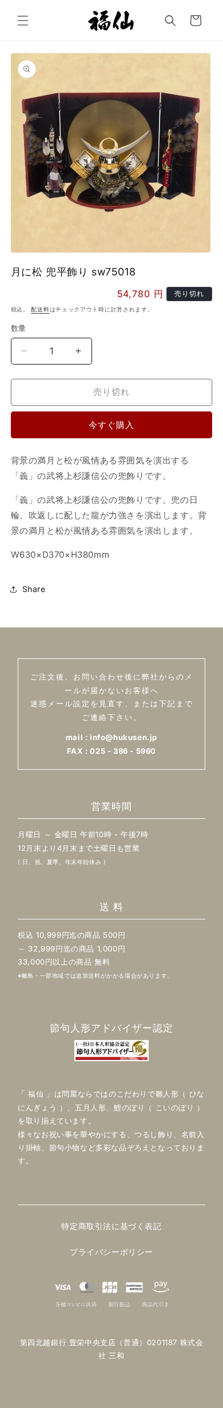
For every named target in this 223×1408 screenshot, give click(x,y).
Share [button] (34, 589)
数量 (18, 328)
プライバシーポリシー (111, 1252)
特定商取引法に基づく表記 (111, 1226)
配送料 (40, 309)
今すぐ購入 (111, 424)
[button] (22, 20)
